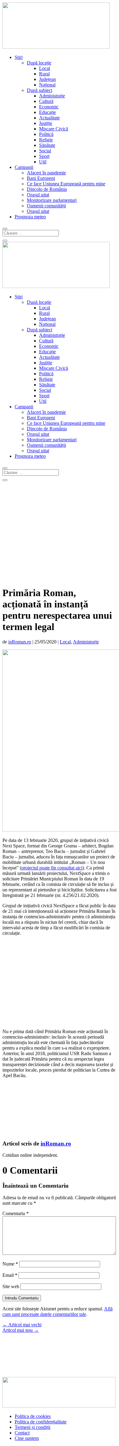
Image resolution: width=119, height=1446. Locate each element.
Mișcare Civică (53, 128)
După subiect (39, 90)
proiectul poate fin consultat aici (51, 867)
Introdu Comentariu (21, 1298)
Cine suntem (27, 1438)
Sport (44, 156)
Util (42, 161)
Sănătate (47, 145)
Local (44, 68)
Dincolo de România (47, 189)
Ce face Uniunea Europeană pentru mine (66, 183)
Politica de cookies (33, 1416)
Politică (46, 134)
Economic (49, 106)
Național (47, 84)
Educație (47, 112)
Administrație (52, 95)
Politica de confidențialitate (41, 1421)
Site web (10, 1286)
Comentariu (15, 1213)
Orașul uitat (38, 194)
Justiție (45, 123)
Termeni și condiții (32, 1427)
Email (9, 1275)
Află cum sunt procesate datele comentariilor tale (57, 1311)
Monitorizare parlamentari (52, 200)
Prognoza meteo (30, 216)
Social (45, 150)
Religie (46, 139)
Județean (47, 79)
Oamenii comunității (46, 205)
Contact (22, 1432)
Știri (19, 57)
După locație (39, 62)
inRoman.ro (19, 641)
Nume (10, 1263)
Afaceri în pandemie (46, 172)
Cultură (46, 101)
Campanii (24, 167)
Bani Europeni (41, 178)
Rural (44, 73)
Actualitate (49, 117)
